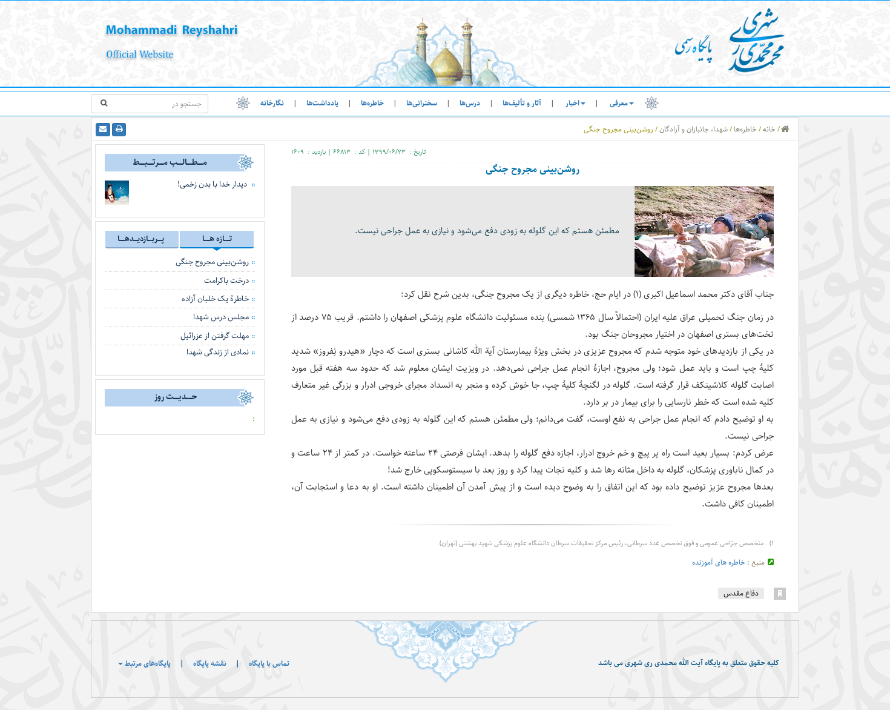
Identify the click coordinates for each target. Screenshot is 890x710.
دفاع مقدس (741, 593)
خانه (769, 129)
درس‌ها (470, 103)
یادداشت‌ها (322, 103)
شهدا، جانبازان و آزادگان (693, 129)
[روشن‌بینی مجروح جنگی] (704, 230)
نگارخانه (272, 103)
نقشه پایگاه (209, 663)
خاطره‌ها (745, 129)
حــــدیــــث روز (175, 396)
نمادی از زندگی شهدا (217, 352)
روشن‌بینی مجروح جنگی (212, 262)
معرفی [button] (619, 103)
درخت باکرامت (226, 280)
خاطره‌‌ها (372, 103)
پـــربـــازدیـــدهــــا (140, 239)
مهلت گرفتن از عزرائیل (214, 336)
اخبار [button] (572, 103)
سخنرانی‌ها (421, 103)
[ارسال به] (103, 129)
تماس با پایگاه (269, 663)
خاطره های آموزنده (718, 562)
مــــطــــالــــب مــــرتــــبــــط (170, 162)
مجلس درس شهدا (221, 317)
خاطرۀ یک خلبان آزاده (215, 299)
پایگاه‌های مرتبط (147, 663)
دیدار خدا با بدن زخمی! (212, 184)
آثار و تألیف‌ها (522, 103)
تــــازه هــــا (217, 239)
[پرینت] (119, 129)
